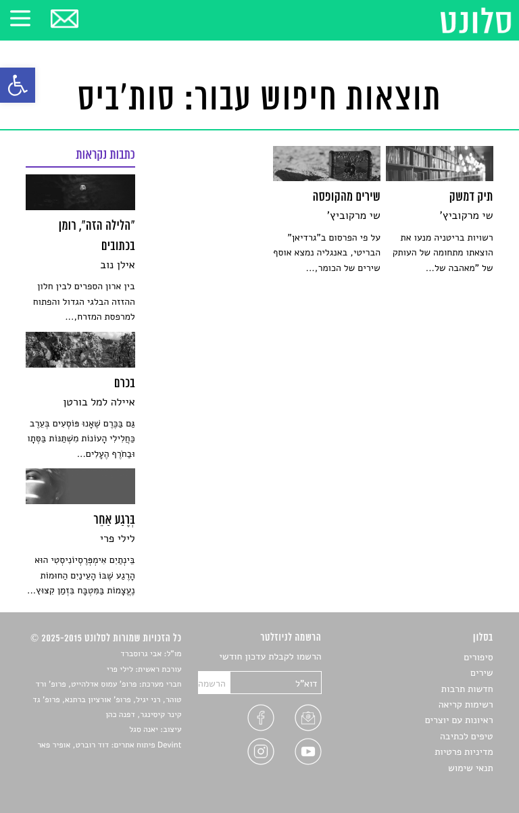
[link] (17, 85)
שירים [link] (481, 672)
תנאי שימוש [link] (470, 768)
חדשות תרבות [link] (467, 689)
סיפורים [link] (478, 657)
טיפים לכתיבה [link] (466, 736)
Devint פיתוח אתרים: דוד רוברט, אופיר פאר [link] (109, 745)
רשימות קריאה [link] (466, 704)
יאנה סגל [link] (143, 729)
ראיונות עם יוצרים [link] (459, 720)
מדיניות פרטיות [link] (464, 751)
